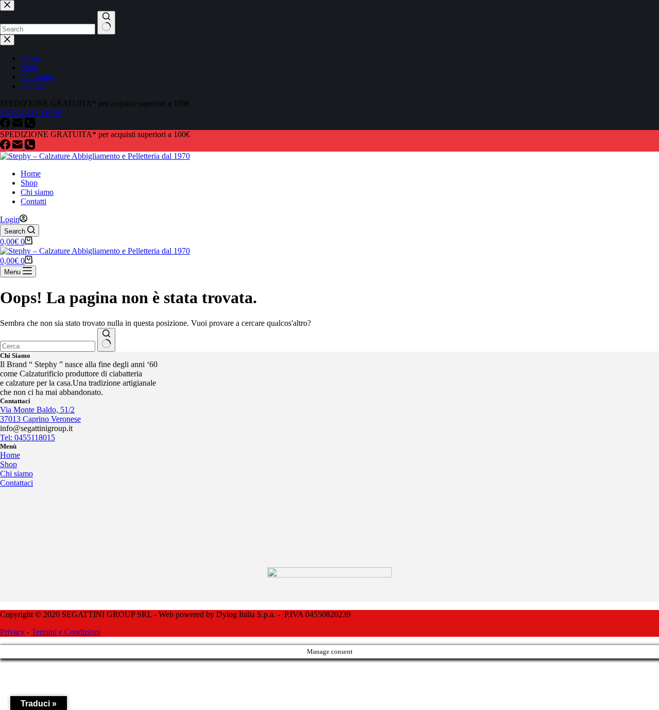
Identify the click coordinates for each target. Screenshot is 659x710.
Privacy (12, 632)
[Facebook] (6, 146)
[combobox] (47, 346)
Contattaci (16, 482)
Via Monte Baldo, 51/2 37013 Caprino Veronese (40, 414)
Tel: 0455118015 (27, 437)
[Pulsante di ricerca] (106, 340)
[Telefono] (30, 146)
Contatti (33, 201)
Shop (29, 182)
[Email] (18, 146)
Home (31, 173)
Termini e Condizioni (65, 632)
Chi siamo (37, 192)
